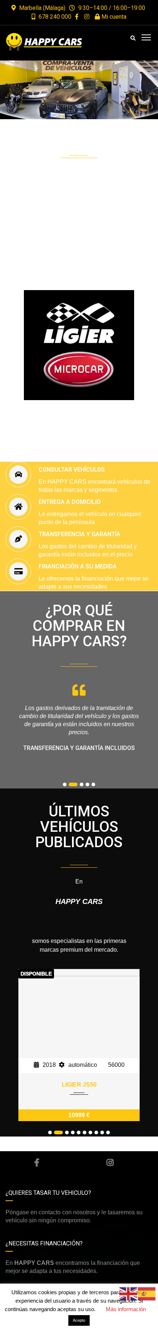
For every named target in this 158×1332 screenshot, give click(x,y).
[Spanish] (147, 1293)
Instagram (110, 1163)
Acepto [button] (79, 1320)
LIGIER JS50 (79, 1085)
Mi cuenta (113, 16)
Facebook (37, 1163)
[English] (128, 1293)
